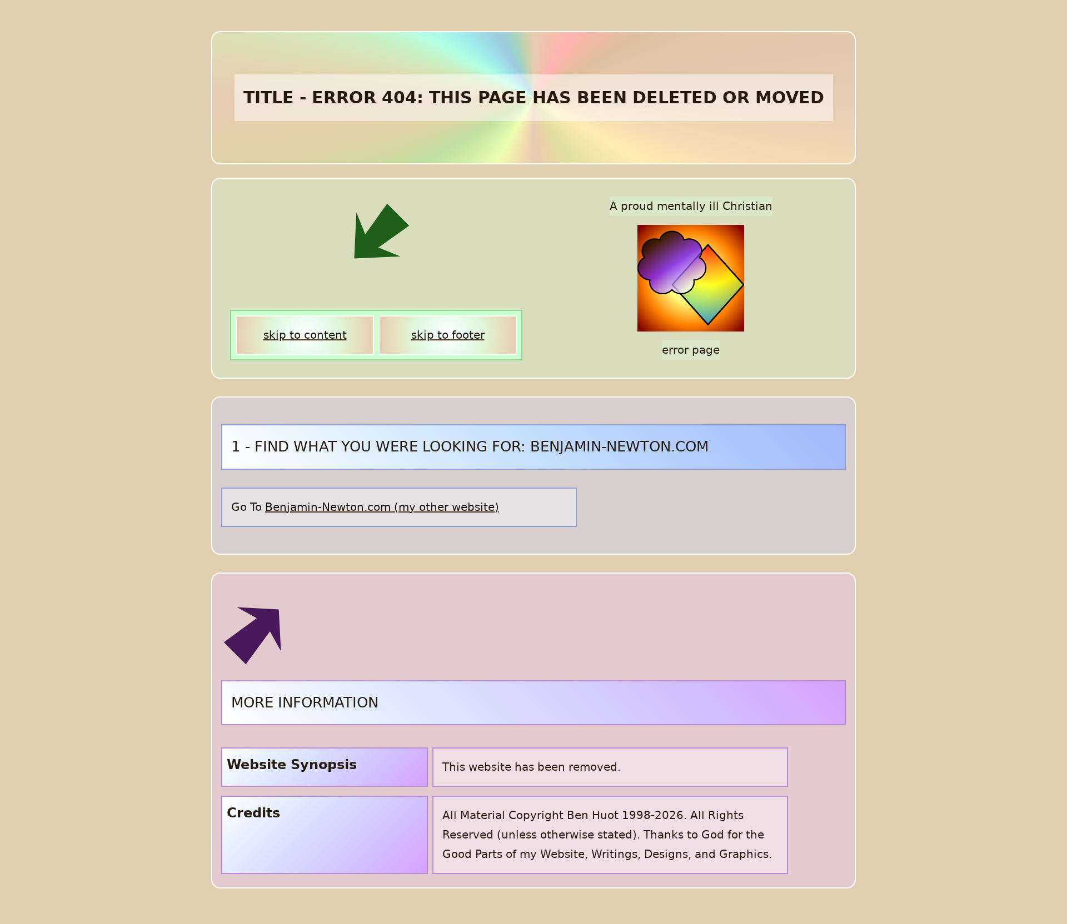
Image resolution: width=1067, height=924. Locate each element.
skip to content (305, 335)
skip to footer (448, 335)
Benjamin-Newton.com (328, 507)
